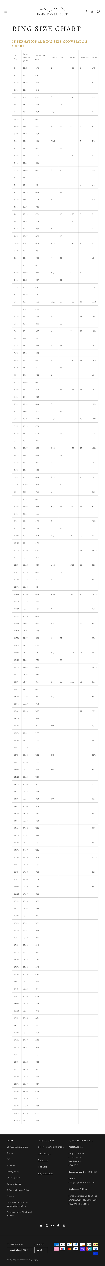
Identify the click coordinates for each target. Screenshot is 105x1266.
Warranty (11, 1165)
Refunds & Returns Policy (18, 1190)
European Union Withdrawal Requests (19, 1214)
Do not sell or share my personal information (17, 1204)
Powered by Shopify (31, 1260)
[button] (6, 11)
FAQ (8, 1159)
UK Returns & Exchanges (17, 1147)
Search (10, 1153)
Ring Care (42, 1166)
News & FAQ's (44, 1153)
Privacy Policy (13, 1171)
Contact (10, 1196)
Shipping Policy (13, 1178)
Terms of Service (14, 1184)
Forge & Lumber (18, 1260)
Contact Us (43, 1160)
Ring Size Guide (45, 1173)
